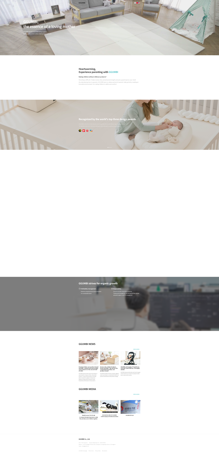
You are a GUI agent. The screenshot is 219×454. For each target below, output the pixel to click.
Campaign (119, 2)
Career (131, 2)
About (108, 2)
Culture (126, 2)
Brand (113, 2)
